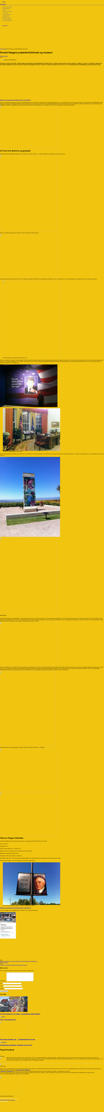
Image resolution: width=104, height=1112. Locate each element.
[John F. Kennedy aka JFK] (2, 1016)
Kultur (5, 13)
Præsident (22, 961)
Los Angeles (12, 961)
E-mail (1, 986)
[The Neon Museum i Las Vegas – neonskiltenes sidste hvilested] (14, 1004)
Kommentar (3, 981)
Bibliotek (2, 961)
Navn (1, 983)
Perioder (6, 16)
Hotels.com (27, 1070)
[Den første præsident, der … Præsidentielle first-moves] (14, 1029)
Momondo (3, 1071)
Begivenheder (7, 7)
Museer (4, 49)
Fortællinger (7, 11)
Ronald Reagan (33, 961)
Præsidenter (27, 961)
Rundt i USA (6, 17)
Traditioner (7, 19)
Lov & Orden (7, 14)
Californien (6, 961)
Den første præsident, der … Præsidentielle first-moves (17, 1039)
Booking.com (10, 1071)
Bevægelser (7, 8)
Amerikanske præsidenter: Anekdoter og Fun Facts (16, 1045)
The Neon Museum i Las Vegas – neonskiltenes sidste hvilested (20, 1014)
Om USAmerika (7, 20)
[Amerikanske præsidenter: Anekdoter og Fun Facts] (3, 1042)
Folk (4, 10)
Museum (17, 961)
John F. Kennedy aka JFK (8, 1019)
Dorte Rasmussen (4, 56)
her (16, 1073)
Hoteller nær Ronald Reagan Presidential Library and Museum (15, 100)
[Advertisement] (42, 38)
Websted (2, 988)
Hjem (1, 49)
